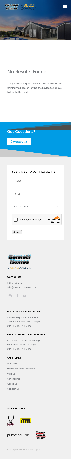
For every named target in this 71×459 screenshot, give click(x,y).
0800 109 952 (14, 282)
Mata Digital (33, 449)
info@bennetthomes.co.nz (21, 287)
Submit (16, 232)
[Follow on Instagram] (10, 296)
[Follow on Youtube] (25, 296)
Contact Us (19, 141)
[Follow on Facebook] (17, 296)
